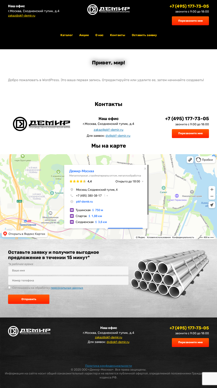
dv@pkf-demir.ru (118, 136)
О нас (99, 35)
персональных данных (67, 288)
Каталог (66, 35)
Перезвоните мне (190, 20)
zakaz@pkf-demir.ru (21, 15)
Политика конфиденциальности (108, 366)
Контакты (117, 35)
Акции (84, 35)
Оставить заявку (144, 35)
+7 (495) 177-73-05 (189, 6)
